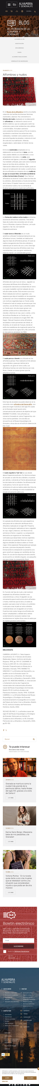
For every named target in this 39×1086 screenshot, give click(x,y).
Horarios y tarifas (28, 997)
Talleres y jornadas (10, 1019)
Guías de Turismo (27, 1006)
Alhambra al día (19, 39)
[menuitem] (29, 11)
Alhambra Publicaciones (19, 56)
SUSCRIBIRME (18, 946)
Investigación (19, 43)
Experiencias (8, 1016)
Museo (19, 52)
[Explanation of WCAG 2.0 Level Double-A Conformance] (10, 1054)
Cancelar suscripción (11, 956)
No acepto (30, 1078)
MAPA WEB (7, 1033)
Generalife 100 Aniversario (19, 61)
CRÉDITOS (7, 1049)
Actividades (8, 1014)
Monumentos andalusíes (11, 995)
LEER (10, 797)
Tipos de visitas (27, 995)
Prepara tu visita (27, 1001)
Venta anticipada (27, 993)
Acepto (7, 1078)
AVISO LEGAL (8, 1036)
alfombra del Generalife (23, 404)
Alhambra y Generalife (11, 993)
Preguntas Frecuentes (29, 999)
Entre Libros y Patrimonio (12, 1025)
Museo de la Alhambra (15, 112)
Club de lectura (9, 1023)
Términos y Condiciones (21, 951)
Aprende (7, 999)
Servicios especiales (28, 1003)
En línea (7, 1021)
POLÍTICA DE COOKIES (10, 1045)
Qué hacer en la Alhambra (12, 1001)
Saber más (5, 1081)
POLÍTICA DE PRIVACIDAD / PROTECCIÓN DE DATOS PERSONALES (12, 1041)
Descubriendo (19, 48)
